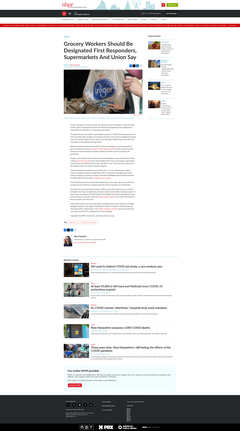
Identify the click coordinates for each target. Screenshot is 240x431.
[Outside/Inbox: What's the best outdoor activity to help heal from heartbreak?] (154, 45)
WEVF (128, 412)
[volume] (69, 14)
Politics (163, 82)
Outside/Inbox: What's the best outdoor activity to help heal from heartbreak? (167, 49)
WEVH (129, 413)
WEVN (129, 416)
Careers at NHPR (107, 410)
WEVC (129, 410)
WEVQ (129, 419)
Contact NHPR (106, 402)
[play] (64, 14)
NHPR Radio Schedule (108, 406)
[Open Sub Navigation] (75, 19)
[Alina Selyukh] (68, 240)
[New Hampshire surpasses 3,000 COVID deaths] (76, 331)
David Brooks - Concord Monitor (100, 311)
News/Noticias (68, 19)
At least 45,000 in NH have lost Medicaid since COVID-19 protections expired (126, 287)
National (67, 36)
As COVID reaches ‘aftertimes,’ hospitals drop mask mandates (129, 308)
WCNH (129, 409)
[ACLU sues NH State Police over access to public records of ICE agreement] (154, 86)
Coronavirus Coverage (88, 222)
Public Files (130, 405)
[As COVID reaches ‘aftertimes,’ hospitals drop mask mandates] (76, 311)
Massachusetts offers (107, 197)
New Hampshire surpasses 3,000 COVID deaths (120, 328)
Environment (165, 42)
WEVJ (128, 415)
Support (173, 5)
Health (93, 283)
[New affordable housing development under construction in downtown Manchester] (154, 64)
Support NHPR (75, 385)
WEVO (129, 418)
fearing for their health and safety (103, 149)
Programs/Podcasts (100, 19)
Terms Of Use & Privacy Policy (135, 402)
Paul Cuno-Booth (96, 293)
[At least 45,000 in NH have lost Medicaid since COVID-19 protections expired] (76, 290)
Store (163, 19)
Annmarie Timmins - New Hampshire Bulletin (104, 269)
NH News (94, 263)
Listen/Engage (118, 19)
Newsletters (83, 19)
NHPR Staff (94, 331)
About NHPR (132, 19)
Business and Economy (165, 61)
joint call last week (83, 161)
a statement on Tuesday (102, 178)
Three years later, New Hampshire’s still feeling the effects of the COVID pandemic (131, 349)
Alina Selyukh (75, 65)
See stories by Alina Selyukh (85, 242)
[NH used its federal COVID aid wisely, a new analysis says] (76, 270)
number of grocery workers (108, 209)
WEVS (128, 421)
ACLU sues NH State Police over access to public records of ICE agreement (166, 89)
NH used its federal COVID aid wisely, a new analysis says (126, 266)
